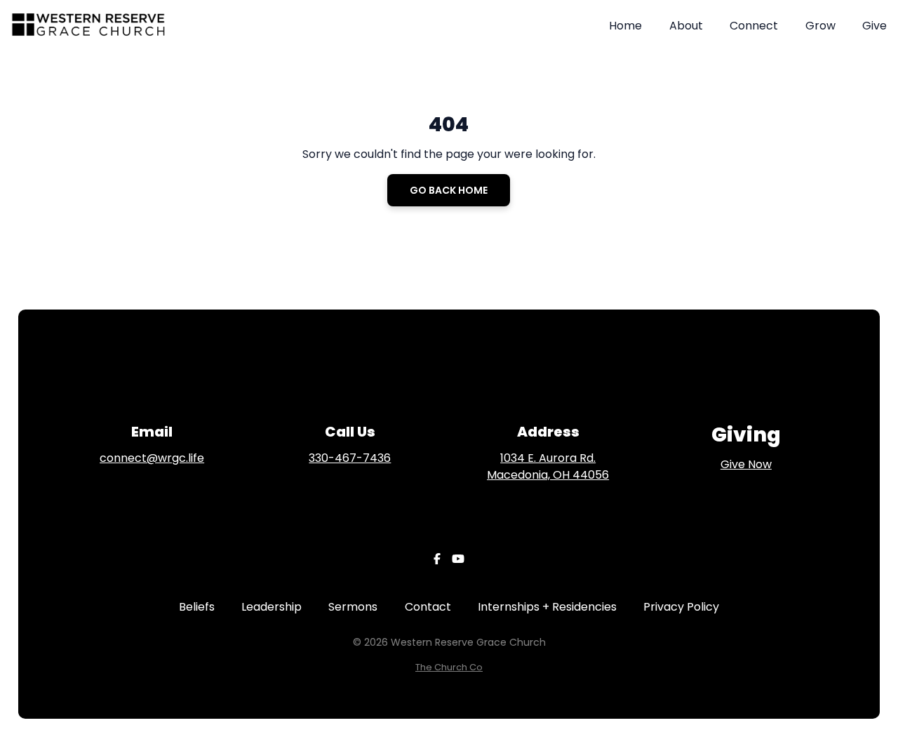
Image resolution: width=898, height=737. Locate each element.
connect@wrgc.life (152, 458)
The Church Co (449, 667)
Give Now (746, 464)
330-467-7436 (350, 458)
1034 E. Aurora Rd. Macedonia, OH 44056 (548, 466)
